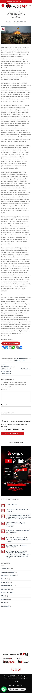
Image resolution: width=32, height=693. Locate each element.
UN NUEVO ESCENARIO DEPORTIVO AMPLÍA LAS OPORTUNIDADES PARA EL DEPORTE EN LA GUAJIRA (18, 517)
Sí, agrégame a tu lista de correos (14, 429)
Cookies (16, 681)
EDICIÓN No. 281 (11, 504)
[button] (4, 689)
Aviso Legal (16, 689)
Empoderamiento (6, 585)
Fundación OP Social (7, 592)
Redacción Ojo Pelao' (16, 23)
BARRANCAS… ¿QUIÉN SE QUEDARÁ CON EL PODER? (18, 531)
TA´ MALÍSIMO (26, 369)
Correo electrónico (7, 413)
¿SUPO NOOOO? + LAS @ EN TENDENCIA (15, 523)
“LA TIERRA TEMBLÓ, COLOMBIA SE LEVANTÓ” (18, 510)
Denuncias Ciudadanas (8, 575)
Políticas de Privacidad (16, 685)
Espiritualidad (5, 589)
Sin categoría (5, 606)
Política (19, 12)
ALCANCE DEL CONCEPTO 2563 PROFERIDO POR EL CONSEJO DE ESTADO (17, 539)
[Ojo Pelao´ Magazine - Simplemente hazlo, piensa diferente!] (17, 6)
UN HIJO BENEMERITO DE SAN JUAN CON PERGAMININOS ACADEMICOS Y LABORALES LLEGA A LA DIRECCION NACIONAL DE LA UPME (18, 554)
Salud (3, 602)
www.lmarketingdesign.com (20, 678)
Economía (4, 582)
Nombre (4, 405)
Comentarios (9, 526)
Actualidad (13, 12)
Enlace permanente (20, 360)
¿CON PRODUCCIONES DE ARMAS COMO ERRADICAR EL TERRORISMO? (8, 369)
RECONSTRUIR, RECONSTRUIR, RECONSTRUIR (16, 546)
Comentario (5, 390)
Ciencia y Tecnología (7, 572)
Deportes (4, 579)
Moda (3, 596)
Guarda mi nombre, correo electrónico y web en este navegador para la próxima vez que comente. (15, 423)
